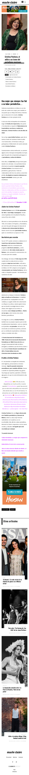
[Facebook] (6, 71)
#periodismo (23, 402)
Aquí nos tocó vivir (14, 74)
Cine (4, 577)
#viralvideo (16, 406)
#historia (19, 404)
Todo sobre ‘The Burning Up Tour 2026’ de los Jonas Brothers (17, 629)
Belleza (23, 734)
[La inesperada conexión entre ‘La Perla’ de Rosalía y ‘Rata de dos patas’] (14, 662)
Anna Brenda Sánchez (14, 68)
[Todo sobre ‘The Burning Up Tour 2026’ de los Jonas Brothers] (14, 608)
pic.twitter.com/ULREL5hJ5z (9, 198)
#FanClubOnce (8, 395)
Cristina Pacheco (9, 79)
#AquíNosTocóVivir (20, 397)
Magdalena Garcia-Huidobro (11, 586)
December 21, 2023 (22, 202)
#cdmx (24, 404)
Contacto (21, 757)
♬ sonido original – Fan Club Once (18, 408)
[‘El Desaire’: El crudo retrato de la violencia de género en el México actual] (14, 554)
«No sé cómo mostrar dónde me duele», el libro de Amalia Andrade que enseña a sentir (14, 451)
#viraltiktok (22, 406)
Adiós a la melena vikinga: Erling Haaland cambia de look (17, 737)
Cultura (5, 509)
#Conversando (6, 399)
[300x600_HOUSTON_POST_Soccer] (14, 506)
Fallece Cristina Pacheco (10, 81)
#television (7, 406)
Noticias (15, 757)
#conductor (7, 404)
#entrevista (13, 404)
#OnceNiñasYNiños (8, 402)
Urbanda (14, 771)
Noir (15, 769)
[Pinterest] (13, 71)
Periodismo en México (10, 86)
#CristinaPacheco (11, 386)
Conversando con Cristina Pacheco (13, 77)
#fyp (11, 406)
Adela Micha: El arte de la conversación (13, 444)
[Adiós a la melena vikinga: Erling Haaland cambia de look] (14, 717)
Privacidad (8, 757)
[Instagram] (16, 762)
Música (5, 685)
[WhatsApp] (17, 71)
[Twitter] (10, 71)
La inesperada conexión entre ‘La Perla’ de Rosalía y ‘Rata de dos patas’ (12, 690)
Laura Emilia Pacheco (10, 83)
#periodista (16, 402)
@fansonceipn (8, 381)
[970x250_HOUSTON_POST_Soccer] (14, 12)
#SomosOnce (18, 395)
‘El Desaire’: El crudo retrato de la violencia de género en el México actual (12, 582)
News (12, 509)
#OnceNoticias (23, 399)
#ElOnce (24, 395)
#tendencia (5, 408)
